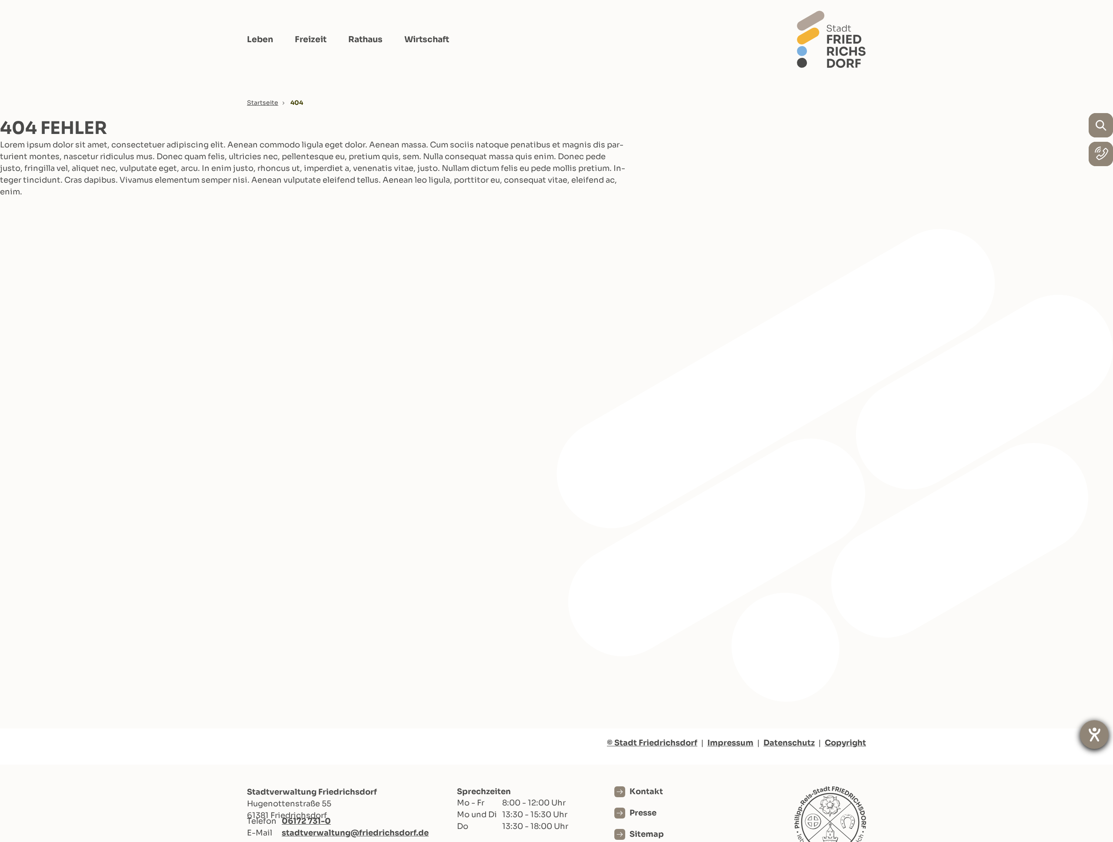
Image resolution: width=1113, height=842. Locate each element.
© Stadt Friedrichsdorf (652, 743)
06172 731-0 (306, 821)
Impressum (730, 743)
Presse (643, 813)
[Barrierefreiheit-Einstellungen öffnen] (1094, 734)
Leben (260, 39)
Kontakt (646, 791)
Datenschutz (789, 743)
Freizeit (311, 39)
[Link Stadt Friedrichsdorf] (831, 39)
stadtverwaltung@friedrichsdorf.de (355, 833)
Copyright (845, 743)
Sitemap (647, 834)
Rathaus (365, 39)
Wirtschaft (426, 39)
